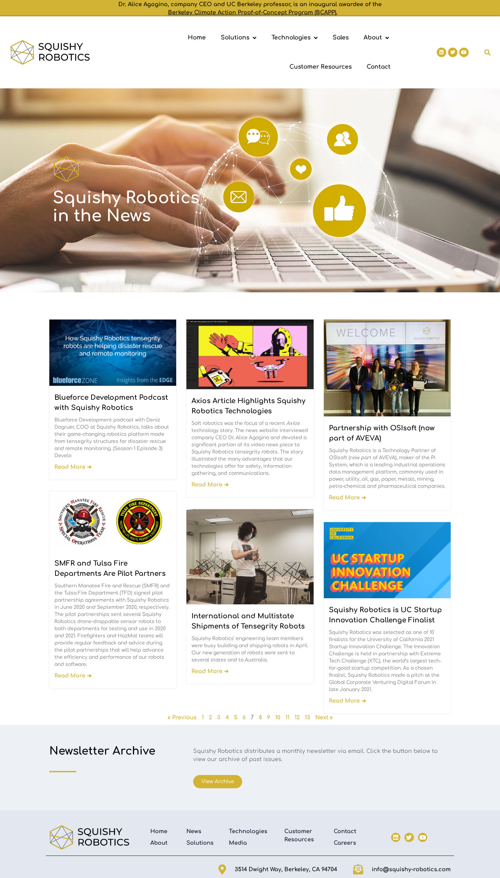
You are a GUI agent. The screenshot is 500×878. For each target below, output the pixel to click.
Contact (378, 67)
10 (277, 718)
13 (307, 718)
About (373, 37)
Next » (324, 718)
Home (197, 37)
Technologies (291, 37)
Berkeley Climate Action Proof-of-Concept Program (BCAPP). (252, 13)
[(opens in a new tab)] (249, 354)
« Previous (182, 718)
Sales (341, 37)
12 (297, 718)
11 (287, 718)
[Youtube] (464, 52)
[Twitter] (452, 52)
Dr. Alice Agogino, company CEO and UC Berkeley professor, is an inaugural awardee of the (250, 4)
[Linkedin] (441, 52)
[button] (487, 52)
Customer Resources (320, 67)
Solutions (235, 37)
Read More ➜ (72, 467)
